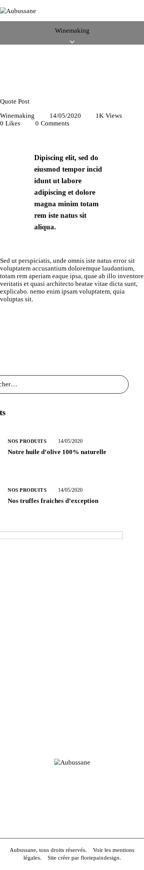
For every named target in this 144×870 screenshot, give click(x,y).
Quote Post (15, 101)
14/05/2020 (65, 115)
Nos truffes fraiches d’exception (53, 500)
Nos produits (27, 441)
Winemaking (17, 115)
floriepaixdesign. (101, 858)
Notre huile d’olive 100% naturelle (57, 452)
